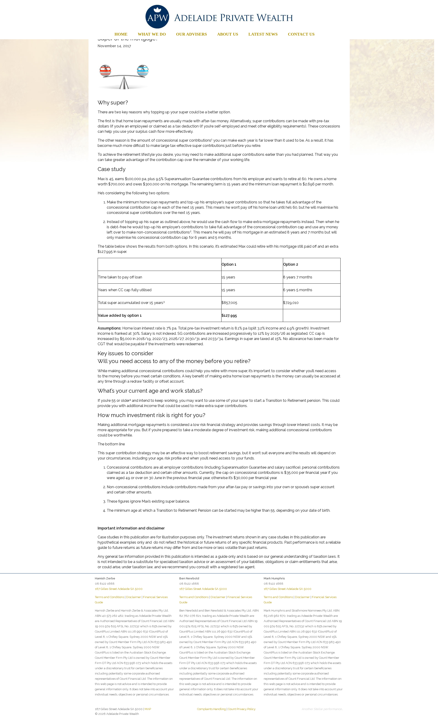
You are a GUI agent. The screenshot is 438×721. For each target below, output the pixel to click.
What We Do (152, 34)
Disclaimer (133, 597)
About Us (227, 34)
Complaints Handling (211, 709)
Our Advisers (191, 34)
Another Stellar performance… (322, 709)
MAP (148, 709)
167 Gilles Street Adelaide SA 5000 (119, 589)
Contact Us (301, 34)
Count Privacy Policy (242, 709)
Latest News (263, 34)
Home (121, 34)
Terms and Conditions (109, 597)
